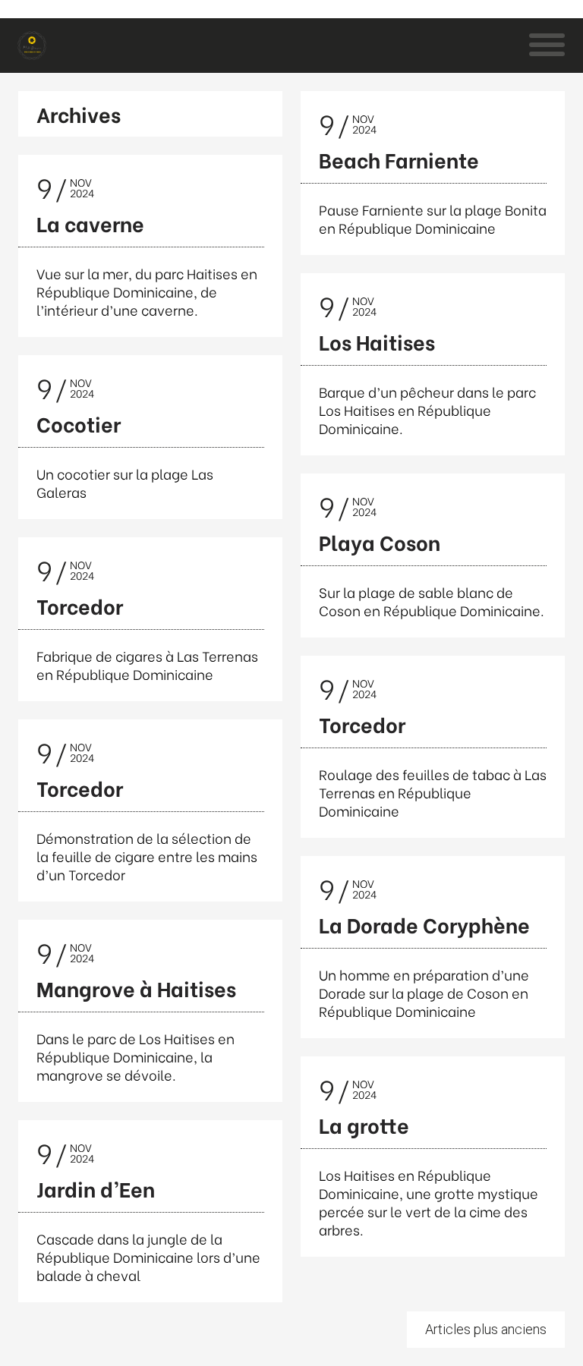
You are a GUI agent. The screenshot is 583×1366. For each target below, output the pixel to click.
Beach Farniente (399, 159)
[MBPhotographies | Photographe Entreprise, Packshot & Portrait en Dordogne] (31, 45)
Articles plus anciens (486, 1329)
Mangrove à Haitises (136, 987)
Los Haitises (377, 341)
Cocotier (78, 423)
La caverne (90, 223)
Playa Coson (379, 541)
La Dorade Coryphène (424, 924)
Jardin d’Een (95, 1188)
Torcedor (79, 605)
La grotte (364, 1124)
